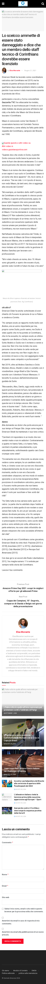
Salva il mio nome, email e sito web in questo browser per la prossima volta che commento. (23, 910)
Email (5, 886)
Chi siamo (5, 970)
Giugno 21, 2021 (30, 70)
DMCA (34, 970)
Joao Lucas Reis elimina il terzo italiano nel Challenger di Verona (22, 769)
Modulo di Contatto (20, 970)
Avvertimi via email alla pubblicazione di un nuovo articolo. (23, 933)
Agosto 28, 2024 (20, 789)
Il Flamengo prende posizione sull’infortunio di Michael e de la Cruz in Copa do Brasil (21, 738)
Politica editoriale (8, 973)
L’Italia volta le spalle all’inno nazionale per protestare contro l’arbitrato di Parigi (23, 708)
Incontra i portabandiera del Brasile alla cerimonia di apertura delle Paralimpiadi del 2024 (29, 783)
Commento (7, 842)
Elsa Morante (15, 70)
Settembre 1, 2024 (11, 713)
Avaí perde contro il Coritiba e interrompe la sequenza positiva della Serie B (27, 810)
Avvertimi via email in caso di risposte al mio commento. (21, 922)
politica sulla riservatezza (28, 973)
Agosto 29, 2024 (10, 744)
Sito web (5, 897)
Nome (5, 874)
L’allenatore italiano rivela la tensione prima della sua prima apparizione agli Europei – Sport (27, 797)
